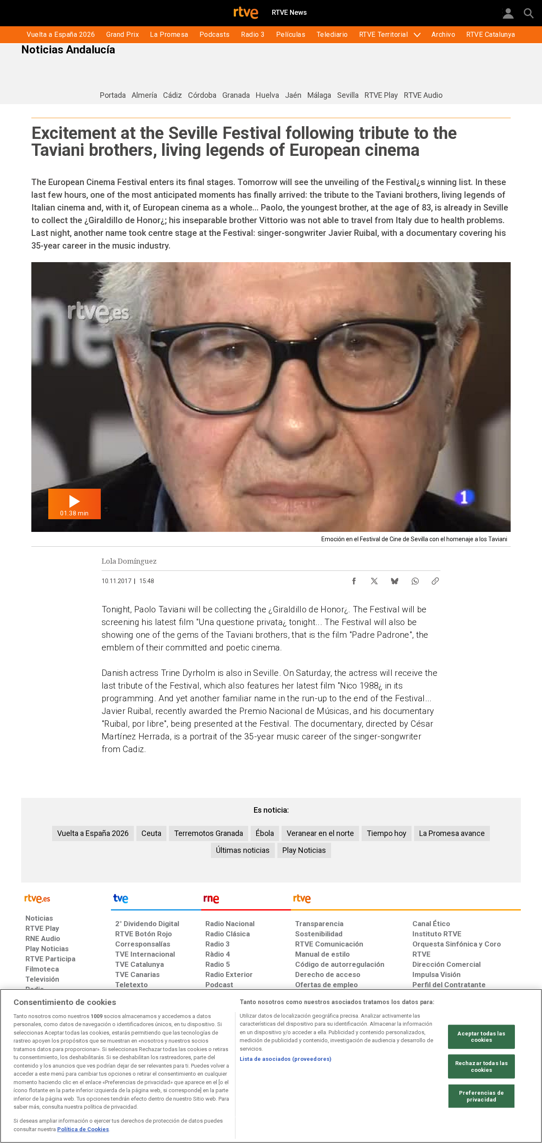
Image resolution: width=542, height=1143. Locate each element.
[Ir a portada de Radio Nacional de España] (246, 901)
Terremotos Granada (208, 833)
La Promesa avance (452, 833)
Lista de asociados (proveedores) (286, 1059)
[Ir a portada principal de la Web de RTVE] (66, 898)
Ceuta (151, 833)
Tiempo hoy (386, 833)
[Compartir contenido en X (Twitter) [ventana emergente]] (374, 579)
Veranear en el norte (320, 833)
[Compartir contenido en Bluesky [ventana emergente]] (394, 579)
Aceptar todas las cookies (481, 1036)
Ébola (265, 833)
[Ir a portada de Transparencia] (406, 901)
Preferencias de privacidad (481, 1096)
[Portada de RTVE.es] (246, 13)
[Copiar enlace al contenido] (435, 579)
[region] (271, 1066)
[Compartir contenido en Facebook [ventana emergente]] (354, 579)
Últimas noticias (243, 850)
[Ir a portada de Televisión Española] (156, 901)
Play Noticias (304, 850)
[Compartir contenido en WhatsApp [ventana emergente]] (415, 579)
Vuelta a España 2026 (93, 833)
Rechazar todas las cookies (481, 1066)
